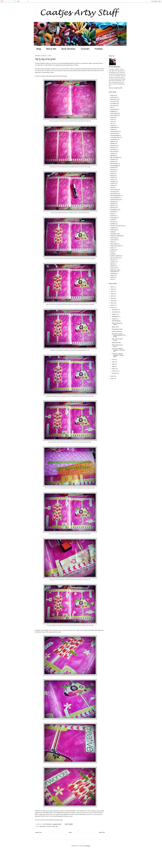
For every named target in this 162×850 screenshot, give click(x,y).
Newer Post (38, 832)
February (114, 371)
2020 (112, 289)
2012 (112, 307)
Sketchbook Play (116, 342)
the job (112, 251)
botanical (112, 117)
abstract (112, 95)
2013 (112, 305)
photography (113, 209)
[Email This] (65, 824)
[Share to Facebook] (70, 824)
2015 (112, 300)
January (114, 373)
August (114, 318)
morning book (114, 193)
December (115, 309)
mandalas (113, 181)
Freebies (99, 49)
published (113, 223)
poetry (112, 213)
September (115, 316)
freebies (112, 153)
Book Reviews (68, 49)
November (115, 312)
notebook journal (114, 199)
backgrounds (113, 109)
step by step (55, 826)
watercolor (113, 267)
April (113, 366)
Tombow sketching (117, 331)
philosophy (113, 207)
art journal (48, 826)
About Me (51, 49)
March (114, 368)
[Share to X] (69, 824)
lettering (112, 175)
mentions (112, 185)
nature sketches (114, 197)
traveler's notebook (115, 255)
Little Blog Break (116, 320)
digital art (112, 141)
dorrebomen (113, 145)
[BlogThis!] (67, 824)
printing (112, 219)
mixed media (113, 189)
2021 (112, 287)
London (112, 177)
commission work (115, 137)
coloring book (114, 133)
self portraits (113, 229)
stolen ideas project (115, 245)
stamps (112, 241)
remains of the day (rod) (116, 225)
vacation (112, 262)
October (114, 314)
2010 (112, 378)
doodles (112, 143)
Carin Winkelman (115, 66)
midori (112, 187)
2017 (112, 296)
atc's (111, 107)
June (113, 361)
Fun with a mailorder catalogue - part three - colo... (118, 350)
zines (111, 279)
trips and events (114, 257)
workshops (113, 273)
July (113, 359)
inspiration (113, 167)
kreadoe (112, 173)
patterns (112, 205)
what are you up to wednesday (115, 270)
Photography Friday (117, 329)
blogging (112, 111)
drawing (112, 147)
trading (112, 253)
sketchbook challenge (116, 235)
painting (112, 203)
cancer (112, 119)
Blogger (88, 845)
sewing (112, 231)
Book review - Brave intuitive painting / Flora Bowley (118, 335)
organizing (113, 201)
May (113, 364)
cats (111, 123)
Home (70, 832)
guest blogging (114, 165)
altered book (42, 826)
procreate (113, 221)
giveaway (112, 159)
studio (112, 247)
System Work (115, 327)
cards (111, 121)
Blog (38, 49)
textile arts (113, 249)
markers (112, 183)
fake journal (113, 151)
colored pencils (114, 131)
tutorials (112, 259)
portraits (112, 215)
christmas (113, 125)
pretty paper (113, 217)
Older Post (102, 832)
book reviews (113, 115)
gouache (112, 161)
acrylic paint (113, 97)
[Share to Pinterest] (72, 824)
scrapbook (113, 227)
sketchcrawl (113, 237)
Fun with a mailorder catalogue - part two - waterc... (118, 355)
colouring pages (114, 135)
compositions (113, 139)
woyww (112, 275)
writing (112, 277)
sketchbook (113, 233)
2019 (112, 291)
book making (113, 113)
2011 (112, 376)
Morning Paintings (115, 195)
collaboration (113, 127)
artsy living (113, 105)
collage (112, 129)
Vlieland (112, 265)
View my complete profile (115, 88)
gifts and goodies (114, 157)
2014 (112, 303)
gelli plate (112, 155)
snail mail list (113, 239)
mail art (112, 179)
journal (112, 171)
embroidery (113, 149)
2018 (112, 293)
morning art (113, 191)
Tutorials (85, 49)
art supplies (113, 103)
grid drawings (114, 163)
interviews (113, 169)
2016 (112, 298)
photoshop (113, 211)
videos (112, 264)
